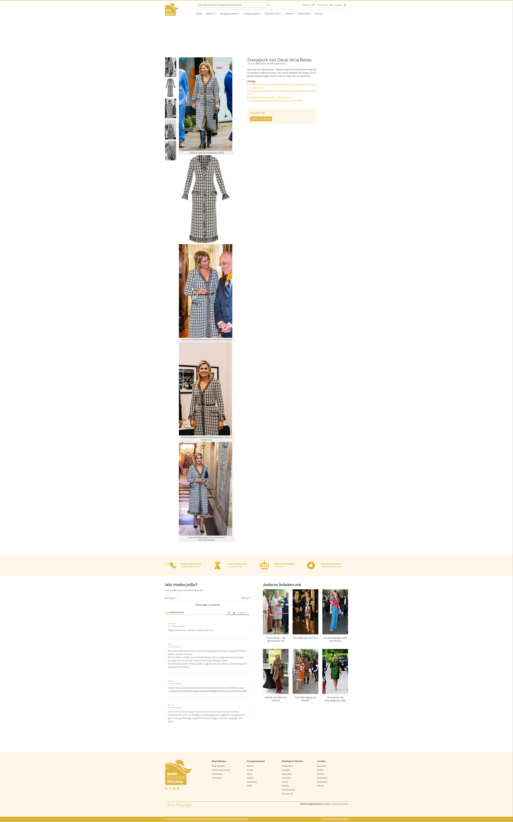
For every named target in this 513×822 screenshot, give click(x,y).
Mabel (249, 786)
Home (199, 13)
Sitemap (223, 819)
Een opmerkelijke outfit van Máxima (335, 639)
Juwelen (289, 13)
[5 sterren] (254, 64)
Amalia (250, 770)
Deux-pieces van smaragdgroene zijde (335, 699)
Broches (320, 774)
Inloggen (338, 4)
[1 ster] (248, 64)
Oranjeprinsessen (229, 13)
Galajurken (287, 774)
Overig (318, 13)
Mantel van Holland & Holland (276, 699)
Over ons (335, 804)
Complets (286, 770)
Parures (320, 786)
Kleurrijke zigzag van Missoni (305, 699)
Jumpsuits (286, 778)
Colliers (320, 770)
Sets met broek (288, 790)
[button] (267, 4)
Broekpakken (287, 766)
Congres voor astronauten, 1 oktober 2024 (270, 97)
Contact (344, 804)
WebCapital (343, 819)
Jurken (285, 782)
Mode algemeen (218, 766)
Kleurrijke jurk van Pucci (305, 638)
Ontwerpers (217, 774)
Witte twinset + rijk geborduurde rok (275, 639)
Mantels (285, 786)
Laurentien (252, 782)
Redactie (306, 4)
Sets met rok (287, 793)
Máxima (210, 13)
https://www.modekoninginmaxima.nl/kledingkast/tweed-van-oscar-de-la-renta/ (209, 691)
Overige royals (251, 13)
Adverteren (322, 4)
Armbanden (322, 778)
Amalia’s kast (304, 13)
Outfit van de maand (221, 770)
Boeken (327, 804)
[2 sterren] (249, 64)
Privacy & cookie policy (238, 819)
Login (247, 598)
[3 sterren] (251, 64)
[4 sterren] (253, 64)
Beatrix (250, 766)
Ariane (250, 778)
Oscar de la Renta (261, 118)
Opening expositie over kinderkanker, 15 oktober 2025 (276, 100)
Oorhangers (322, 782)
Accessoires (217, 778)
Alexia (249, 774)
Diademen (321, 766)
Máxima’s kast (272, 13)
